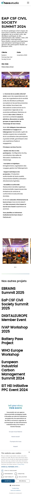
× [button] (29, 452)
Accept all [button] (8, 481)
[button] (27, 3)
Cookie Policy (15, 488)
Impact (15, 446)
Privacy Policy (20, 464)
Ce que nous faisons (15, 431)
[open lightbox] (15, 251)
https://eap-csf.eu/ (8, 67)
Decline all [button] (22, 481)
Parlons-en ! (7, 217)
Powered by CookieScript (15, 493)
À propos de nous (15, 441)
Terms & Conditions (16, 490)
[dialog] (15, 472)
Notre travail (15, 436)
